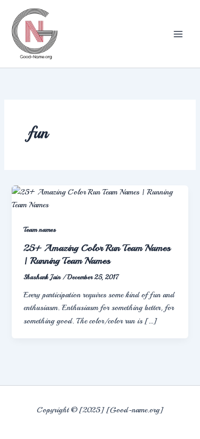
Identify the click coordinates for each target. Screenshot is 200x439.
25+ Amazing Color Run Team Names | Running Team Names (97, 254)
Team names (39, 229)
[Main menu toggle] (178, 34)
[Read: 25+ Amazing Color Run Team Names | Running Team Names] (100, 197)
